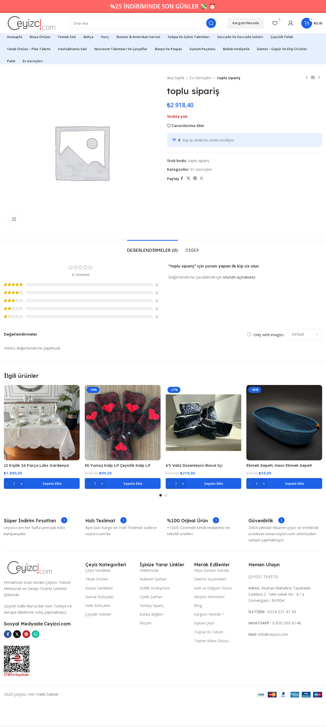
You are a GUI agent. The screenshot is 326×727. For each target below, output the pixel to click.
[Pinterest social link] (195, 178)
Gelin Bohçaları (97, 605)
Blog (198, 605)
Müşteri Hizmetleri (209, 596)
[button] (42, 483)
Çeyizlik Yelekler (98, 614)
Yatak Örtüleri (96, 579)
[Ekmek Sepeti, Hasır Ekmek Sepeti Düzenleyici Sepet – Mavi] (284, 423)
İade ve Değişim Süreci (213, 588)
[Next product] (319, 78)
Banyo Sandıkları (99, 588)
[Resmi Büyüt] (14, 219)
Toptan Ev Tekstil (208, 632)
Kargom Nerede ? (208, 614)
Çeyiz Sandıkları (98, 570)
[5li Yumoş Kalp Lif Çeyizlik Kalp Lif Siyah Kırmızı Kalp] (123, 423)
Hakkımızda (149, 570)
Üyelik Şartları (151, 596)
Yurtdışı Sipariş (152, 605)
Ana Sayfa (175, 77)
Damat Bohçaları (99, 596)
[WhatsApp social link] (201, 178)
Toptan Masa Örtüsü (211, 640)
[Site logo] (31, 22)
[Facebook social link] (182, 178)
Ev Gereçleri (200, 77)
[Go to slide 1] (160, 495)
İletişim (146, 623)
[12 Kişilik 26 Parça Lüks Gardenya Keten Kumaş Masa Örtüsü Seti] (42, 423)
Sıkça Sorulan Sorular (211, 570)
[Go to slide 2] (165, 495)
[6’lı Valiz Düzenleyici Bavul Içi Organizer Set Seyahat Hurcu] (203, 423)
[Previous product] (307, 78)
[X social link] (188, 178)
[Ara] (211, 23)
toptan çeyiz (204, 623)
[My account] (291, 23)
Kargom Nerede (245, 23)
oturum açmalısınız (239, 277)
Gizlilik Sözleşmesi (155, 588)
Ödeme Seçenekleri (210, 579)
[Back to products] (313, 78)
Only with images (268, 334)
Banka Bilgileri (151, 614)
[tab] (152, 248)
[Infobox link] (35, 520)
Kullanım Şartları (153, 579)
